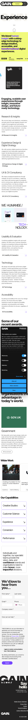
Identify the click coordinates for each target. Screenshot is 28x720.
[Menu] (25, 4)
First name (6, 594)
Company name (7, 609)
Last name (17, 594)
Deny (14, 390)
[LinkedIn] (2, 683)
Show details (19, 376)
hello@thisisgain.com (21, 690)
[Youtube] (7, 683)
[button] (23, 220)
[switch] (24, 360)
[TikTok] (11, 683)
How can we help (8, 617)
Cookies (25, 706)
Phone (16, 601)
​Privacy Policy (23, 704)
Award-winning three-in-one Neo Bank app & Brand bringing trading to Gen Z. (13, 84)
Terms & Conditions (22, 708)
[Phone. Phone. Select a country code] (16, 604)
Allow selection (14, 385)
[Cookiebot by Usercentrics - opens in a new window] (19, 329)
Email (4, 601)
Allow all (14, 381)
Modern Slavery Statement (20, 701)
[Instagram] (4, 683)
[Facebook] (9, 683)
